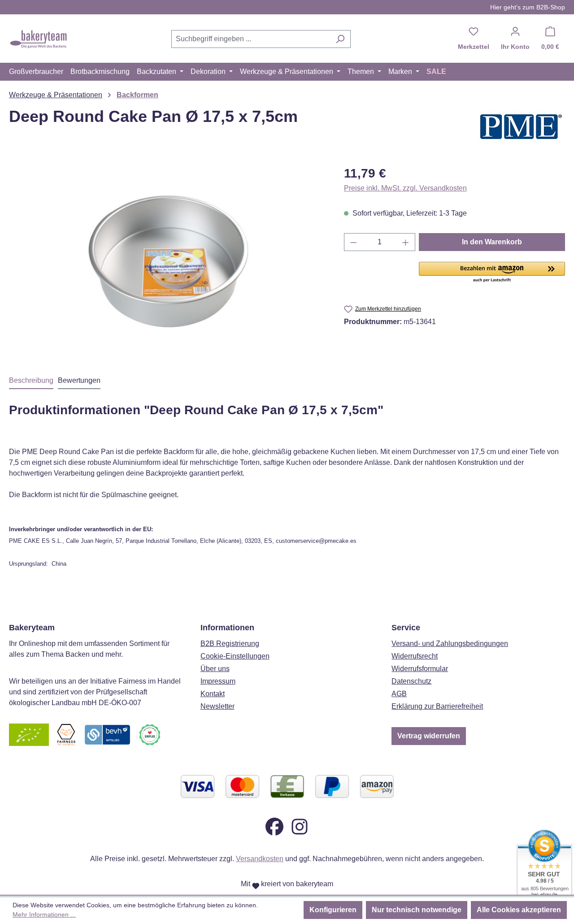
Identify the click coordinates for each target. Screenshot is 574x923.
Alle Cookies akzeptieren (519, 910)
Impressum (217, 681)
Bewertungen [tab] (79, 380)
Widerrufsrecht (414, 656)
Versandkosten (259, 858)
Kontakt (212, 694)
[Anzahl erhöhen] (405, 242)
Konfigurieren (333, 910)
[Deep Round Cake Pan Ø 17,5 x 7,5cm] (167, 260)
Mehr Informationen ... (44, 914)
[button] (492, 272)
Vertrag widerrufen (428, 736)
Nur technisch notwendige (416, 910)
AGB (399, 694)
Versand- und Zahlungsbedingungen (449, 643)
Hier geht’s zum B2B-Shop (527, 7)
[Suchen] (340, 39)
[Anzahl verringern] (353, 242)
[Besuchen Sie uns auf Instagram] (300, 826)
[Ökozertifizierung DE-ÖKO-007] (29, 734)
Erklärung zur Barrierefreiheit (437, 706)
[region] (167, 260)
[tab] (31, 381)
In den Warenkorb (492, 242)
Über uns (215, 668)
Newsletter (217, 706)
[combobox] (250, 39)
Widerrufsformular (419, 668)
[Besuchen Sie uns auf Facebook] (274, 826)
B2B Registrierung (229, 643)
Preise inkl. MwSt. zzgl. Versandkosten (405, 188)
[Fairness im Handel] (66, 734)
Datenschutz (411, 681)
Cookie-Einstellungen (235, 656)
